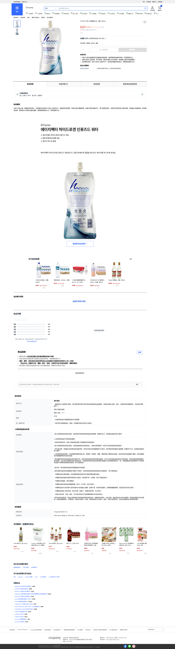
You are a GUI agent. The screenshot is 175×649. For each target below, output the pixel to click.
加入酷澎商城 (113, 629)
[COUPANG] (54, 638)
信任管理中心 (57, 629)
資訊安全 (88, 629)
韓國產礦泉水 (17, 567)
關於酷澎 (12, 629)
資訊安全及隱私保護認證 (100, 629)
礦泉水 (43, 17)
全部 (46, 8)
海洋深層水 (26, 567)
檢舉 (137, 384)
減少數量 (87, 49)
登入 (144, 1)
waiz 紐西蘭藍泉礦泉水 (21, 601)
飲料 (28, 17)
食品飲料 (22, 17)
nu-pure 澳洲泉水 (20, 622)
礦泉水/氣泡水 (35, 17)
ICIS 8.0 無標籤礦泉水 (21, 619)
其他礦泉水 (34, 567)
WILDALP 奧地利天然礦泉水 (22, 591)
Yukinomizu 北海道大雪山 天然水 (24, 604)
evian (36, 577)
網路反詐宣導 (123, 629)
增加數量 (87, 51)
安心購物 (80, 629)
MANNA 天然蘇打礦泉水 (21, 589)
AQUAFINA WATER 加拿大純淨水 (24, 609)
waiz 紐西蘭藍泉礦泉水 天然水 (23, 599)
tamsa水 (20, 577)
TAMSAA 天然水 (19, 614)
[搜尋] (145, 8)
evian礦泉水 (43, 577)
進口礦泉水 (50, 17)
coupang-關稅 (29, 577)
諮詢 (139, 352)
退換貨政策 (48, 629)
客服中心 (154, 1)
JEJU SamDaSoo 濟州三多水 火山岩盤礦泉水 (27, 606)
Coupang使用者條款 (36, 629)
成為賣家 (160, 1)
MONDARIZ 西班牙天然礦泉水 (23, 586)
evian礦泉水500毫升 (54, 577)
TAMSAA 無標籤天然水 (21, 611)
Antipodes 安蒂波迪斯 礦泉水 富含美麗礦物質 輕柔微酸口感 (31, 594)
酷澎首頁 (16, 17)
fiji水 (15, 577)
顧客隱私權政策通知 (69, 629)
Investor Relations (23, 629)
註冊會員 (148, 1)
